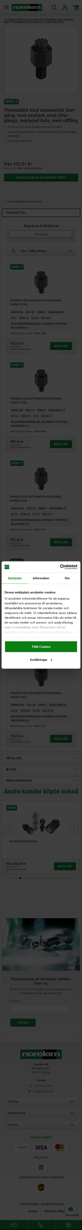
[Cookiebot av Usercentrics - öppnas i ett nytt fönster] (60, 567)
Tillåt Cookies (41, 646)
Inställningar (38, 659)
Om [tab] (67, 578)
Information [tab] (41, 578)
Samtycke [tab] (15, 578)
